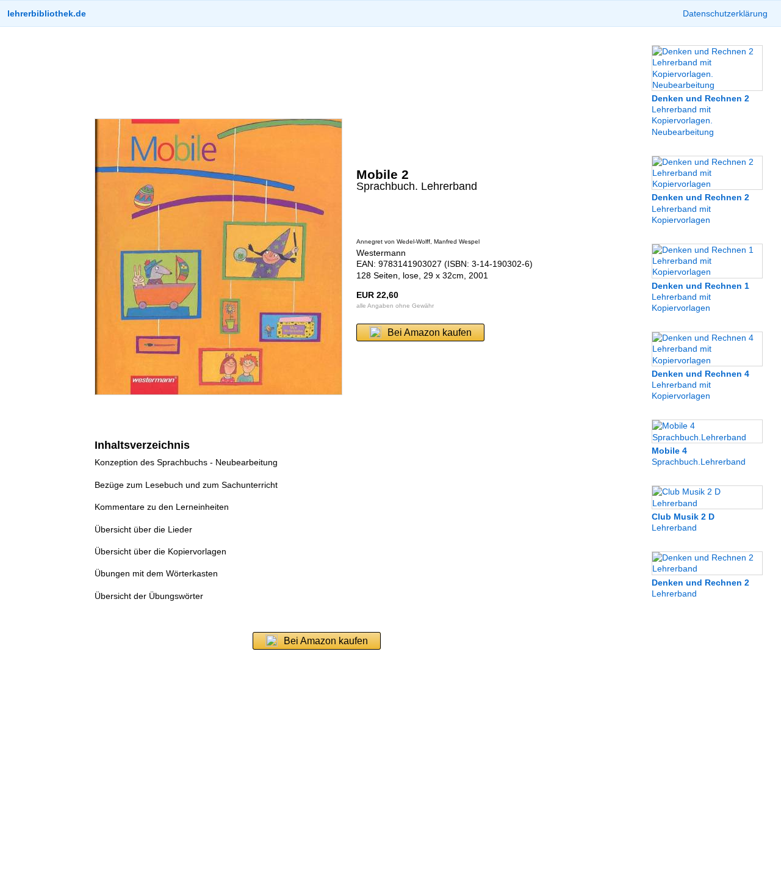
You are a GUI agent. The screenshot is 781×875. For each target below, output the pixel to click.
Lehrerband (683, 522)
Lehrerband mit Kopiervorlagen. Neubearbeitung (700, 115)
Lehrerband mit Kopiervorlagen (700, 208)
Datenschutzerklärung (725, 13)
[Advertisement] (317, 72)
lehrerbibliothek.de (46, 13)
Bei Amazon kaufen (429, 332)
